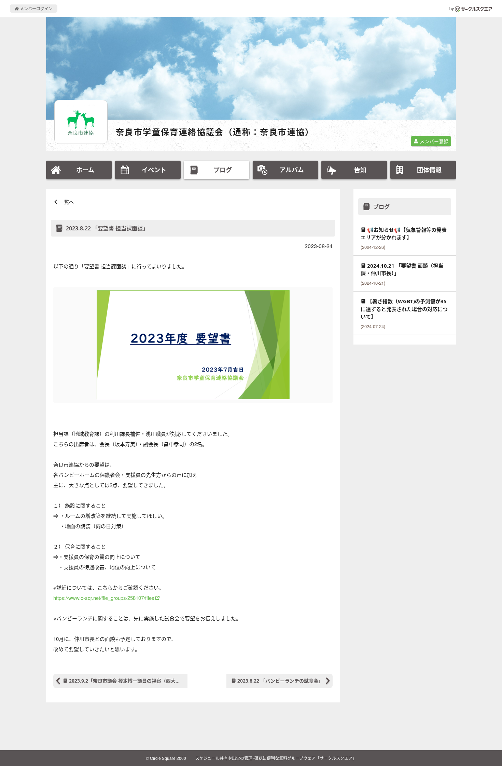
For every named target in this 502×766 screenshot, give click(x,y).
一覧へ (66, 201)
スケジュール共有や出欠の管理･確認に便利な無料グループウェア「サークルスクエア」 (276, 758)
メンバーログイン (36, 8)
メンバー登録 (433, 141)
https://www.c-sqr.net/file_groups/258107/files (103, 597)
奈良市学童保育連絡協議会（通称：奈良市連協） (215, 131)
